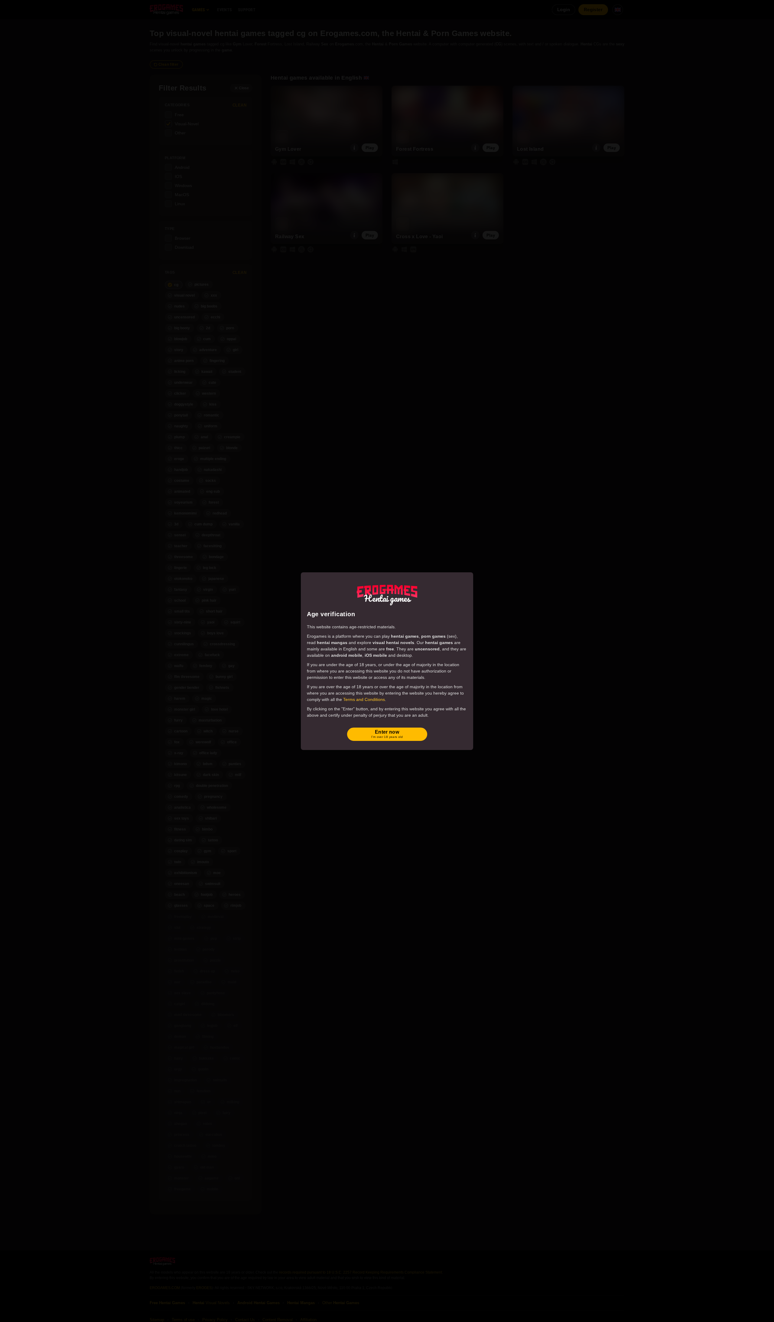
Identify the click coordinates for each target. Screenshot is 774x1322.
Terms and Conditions (364, 699)
